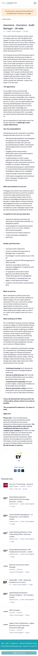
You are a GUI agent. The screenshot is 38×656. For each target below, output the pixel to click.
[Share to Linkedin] (19, 470)
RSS (2, 643)
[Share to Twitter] (22, 470)
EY (4, 31)
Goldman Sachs (13, 504)
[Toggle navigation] (35, 3)
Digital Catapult (13, 486)
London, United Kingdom (14, 31)
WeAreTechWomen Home (28, 643)
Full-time (22, 486)
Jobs (7, 643)
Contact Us (14, 643)
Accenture (12, 569)
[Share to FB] (15, 470)
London (29, 486)
